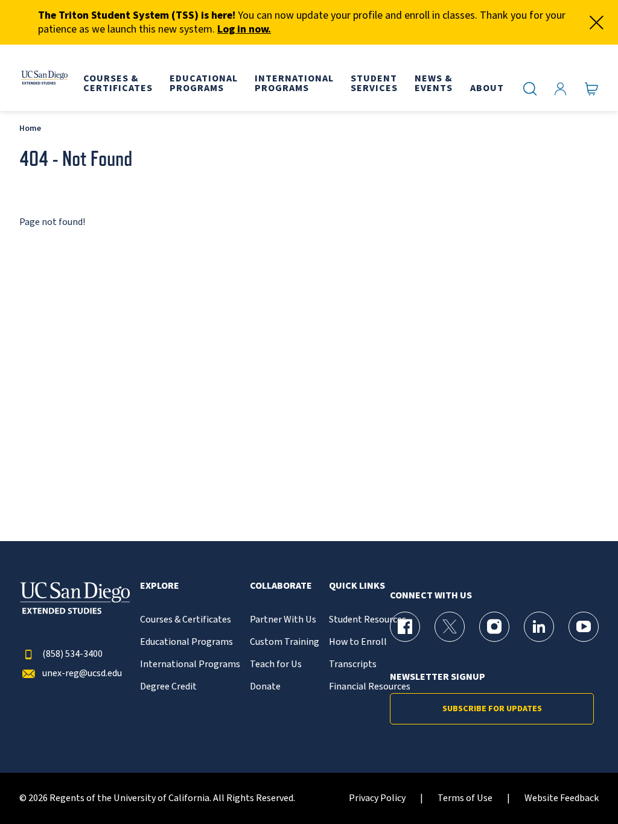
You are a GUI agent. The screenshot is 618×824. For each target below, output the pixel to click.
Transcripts (353, 664)
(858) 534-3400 (72, 654)
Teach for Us (276, 664)
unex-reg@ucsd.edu (82, 673)
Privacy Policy (377, 798)
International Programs (190, 664)
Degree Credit (168, 686)
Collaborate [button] (281, 586)
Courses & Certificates (185, 619)
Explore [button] (159, 586)
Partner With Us (283, 619)
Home (30, 128)
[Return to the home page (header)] (44, 78)
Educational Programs (186, 642)
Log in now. (244, 29)
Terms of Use (465, 798)
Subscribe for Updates (492, 709)
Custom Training (284, 642)
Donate (265, 686)
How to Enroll (358, 642)
